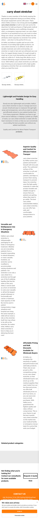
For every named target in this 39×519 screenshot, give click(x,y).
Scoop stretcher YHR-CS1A (11, 85)
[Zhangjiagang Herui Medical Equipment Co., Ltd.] (3, 4)
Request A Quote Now (30, 477)
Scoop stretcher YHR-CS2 (23, 85)
